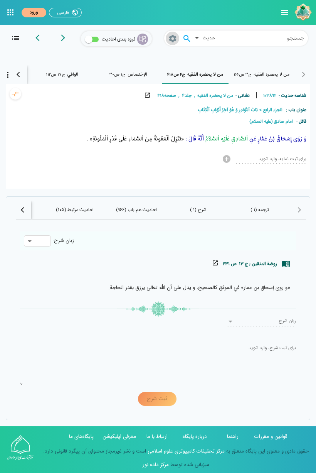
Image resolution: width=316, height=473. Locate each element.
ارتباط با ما (157, 436)
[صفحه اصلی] (302, 12)
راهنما (233, 436)
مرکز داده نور (156, 465)
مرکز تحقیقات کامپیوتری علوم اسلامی (185, 451)
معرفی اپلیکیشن (119, 436)
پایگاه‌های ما (81, 436)
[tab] (261, 74)
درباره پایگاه (195, 436)
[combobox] (264, 38)
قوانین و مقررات (270, 436)
